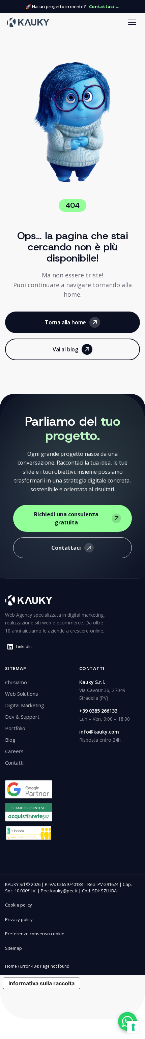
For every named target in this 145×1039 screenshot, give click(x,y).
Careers (14, 751)
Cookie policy (18, 905)
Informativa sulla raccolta (41, 983)
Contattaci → (104, 6)
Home (11, 966)
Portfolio (15, 728)
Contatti (14, 762)
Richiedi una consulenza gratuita (66, 518)
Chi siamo (16, 682)
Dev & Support (22, 716)
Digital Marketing (24, 705)
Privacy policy (19, 919)
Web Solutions (21, 693)
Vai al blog (65, 349)
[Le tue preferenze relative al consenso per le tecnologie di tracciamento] (133, 1027)
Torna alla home (65, 322)
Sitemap (13, 948)
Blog (10, 739)
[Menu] (132, 22)
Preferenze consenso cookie (34, 934)
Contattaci (66, 547)
